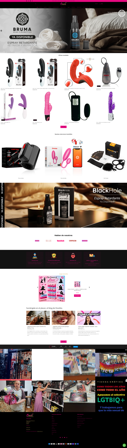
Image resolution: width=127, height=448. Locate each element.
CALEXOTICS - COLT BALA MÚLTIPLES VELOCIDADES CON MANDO (105, 88)
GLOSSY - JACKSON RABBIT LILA (5, 122)
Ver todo (63, 126)
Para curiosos (21, 178)
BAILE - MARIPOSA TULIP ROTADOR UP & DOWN (103, 122)
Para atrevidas (63, 178)
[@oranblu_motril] (50, 347)
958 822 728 (28, 427)
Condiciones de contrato (81, 420)
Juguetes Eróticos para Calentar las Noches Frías (36, 327)
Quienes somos (54, 432)
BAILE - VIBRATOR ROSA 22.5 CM (37, 122)
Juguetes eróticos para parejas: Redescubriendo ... (61, 327)
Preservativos (54, 430)
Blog (52, 433)
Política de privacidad (80, 423)
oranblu (69, 445)
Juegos (53, 427)
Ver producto (77, 295)
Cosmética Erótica (54, 423)
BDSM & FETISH (54, 425)
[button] (36, 4)
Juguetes (53, 420)
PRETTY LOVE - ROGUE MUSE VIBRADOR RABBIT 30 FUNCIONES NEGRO (11, 88)
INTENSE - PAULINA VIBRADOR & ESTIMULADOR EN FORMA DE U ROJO (74, 88)
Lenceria (53, 421)
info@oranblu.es (40, 431)
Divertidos (53, 428)
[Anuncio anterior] (49, 1)
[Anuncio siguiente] (78, 1)
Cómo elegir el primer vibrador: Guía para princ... (87, 327)
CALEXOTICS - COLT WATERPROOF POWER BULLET (71, 122)
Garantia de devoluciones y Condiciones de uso (84, 418)
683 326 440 (28, 429)
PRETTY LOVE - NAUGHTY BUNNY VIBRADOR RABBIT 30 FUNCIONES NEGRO (43, 88)
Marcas (53, 418)
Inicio (52, 416)
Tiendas (78, 427)
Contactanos (79, 425)
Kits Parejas (106, 178)
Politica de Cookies (80, 421)
